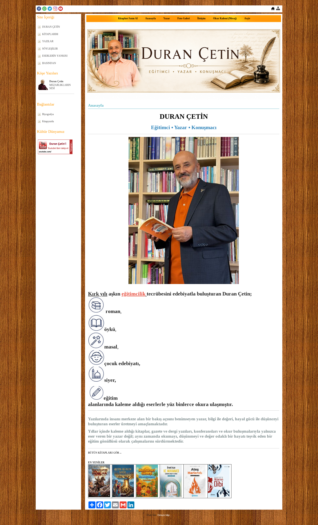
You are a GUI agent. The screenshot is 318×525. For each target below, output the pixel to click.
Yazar (166, 18)
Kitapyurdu (48, 121)
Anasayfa (150, 18)
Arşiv (247, 18)
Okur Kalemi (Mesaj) (225, 18)
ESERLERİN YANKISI (54, 55)
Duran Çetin (56, 81)
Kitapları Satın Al (128, 18)
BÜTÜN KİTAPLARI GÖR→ (105, 452)
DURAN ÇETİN (51, 26)
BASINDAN (49, 63)
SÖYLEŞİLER (50, 48)
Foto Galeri (183, 18)
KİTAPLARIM (50, 34)
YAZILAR (47, 41)
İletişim (201, 18)
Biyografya (48, 114)
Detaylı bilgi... (164, 515)
